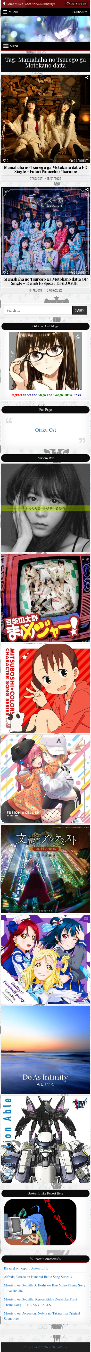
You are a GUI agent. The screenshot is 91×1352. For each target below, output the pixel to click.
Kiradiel (9, 1268)
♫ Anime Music (48, 87)
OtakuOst (36, 178)
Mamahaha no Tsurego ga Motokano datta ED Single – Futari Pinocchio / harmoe (45, 169)
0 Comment (81, 160)
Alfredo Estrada (15, 1276)
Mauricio (10, 1285)
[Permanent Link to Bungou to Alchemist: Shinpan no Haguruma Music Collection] (45, 869)
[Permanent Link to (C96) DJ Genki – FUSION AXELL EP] (45, 779)
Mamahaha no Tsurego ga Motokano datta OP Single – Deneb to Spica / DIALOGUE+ (45, 281)
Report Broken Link (34, 1268)
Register (16, 394)
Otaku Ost (45, 429)
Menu (13, 12)
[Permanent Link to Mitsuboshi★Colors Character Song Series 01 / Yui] (45, 688)
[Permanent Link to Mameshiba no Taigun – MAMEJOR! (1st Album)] (45, 598)
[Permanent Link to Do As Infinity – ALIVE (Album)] (45, 1050)
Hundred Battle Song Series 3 (51, 1276)
